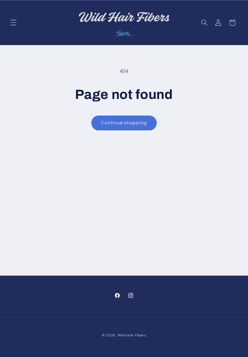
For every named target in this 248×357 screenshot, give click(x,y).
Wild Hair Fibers (132, 335)
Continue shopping (124, 122)
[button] (13, 23)
